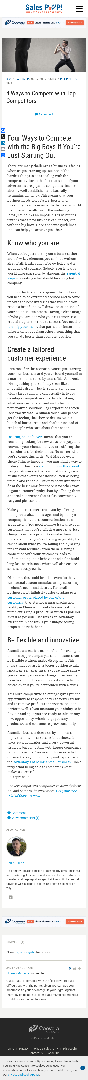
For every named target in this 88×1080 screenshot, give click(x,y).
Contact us (36, 1053)
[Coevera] (44, 1029)
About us (53, 1053)
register (31, 952)
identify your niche (22, 326)
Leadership (22, 79)
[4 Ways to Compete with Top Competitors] (44, 55)
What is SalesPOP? (46, 1049)
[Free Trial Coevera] (44, 22)
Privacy (24, 1049)
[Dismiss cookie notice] (82, 1068)
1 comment (46, 114)
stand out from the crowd (59, 466)
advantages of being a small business (42, 762)
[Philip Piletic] (16, 846)
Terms (10, 1049)
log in (18, 952)
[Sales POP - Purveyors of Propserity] (44, 8)
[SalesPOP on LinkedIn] (10, 897)
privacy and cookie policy (23, 1075)
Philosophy (70, 1049)
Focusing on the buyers (25, 436)
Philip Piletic (68, 79)
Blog (9, 79)
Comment (19, 813)
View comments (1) (26, 818)
